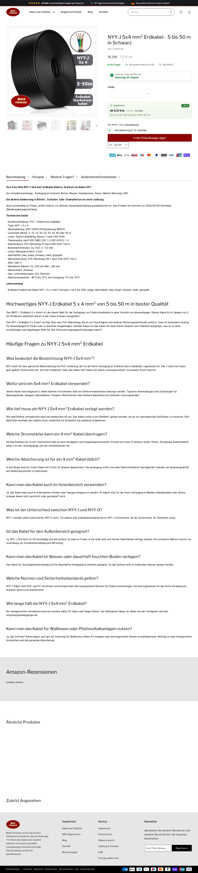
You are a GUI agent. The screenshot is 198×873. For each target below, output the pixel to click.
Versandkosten (131, 124)
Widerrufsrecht (106, 840)
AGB (100, 852)
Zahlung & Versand (108, 846)
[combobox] (151, 12)
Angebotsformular (71, 12)
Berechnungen (69, 852)
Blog (90, 12)
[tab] (17, 177)
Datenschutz (105, 834)
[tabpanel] (99, 415)
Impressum (104, 828)
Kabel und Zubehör (40, 12)
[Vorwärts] (95, 125)
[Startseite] (14, 12)
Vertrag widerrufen (108, 858)
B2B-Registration (71, 834)
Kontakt (103, 12)
